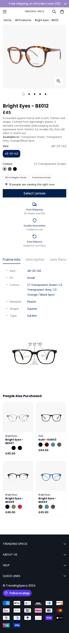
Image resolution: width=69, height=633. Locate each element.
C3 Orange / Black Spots (20, 448)
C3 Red (20, 507)
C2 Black (14, 448)
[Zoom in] (58, 81)
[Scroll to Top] (62, 613)
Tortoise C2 (47, 445)
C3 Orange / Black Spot (15, 169)
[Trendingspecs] (34, 11)
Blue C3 (53, 445)
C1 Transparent (7, 448)
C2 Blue (47, 507)
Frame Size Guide (41, 177)
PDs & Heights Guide (15, 177)
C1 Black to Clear (7, 507)
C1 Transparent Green (4, 169)
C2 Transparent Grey (10, 169)
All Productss (23, 20)
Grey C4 (59, 445)
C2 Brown (14, 507)
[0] (62, 11)
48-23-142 (12, 154)
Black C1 (40, 445)
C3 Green (53, 507)
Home (7, 20)
